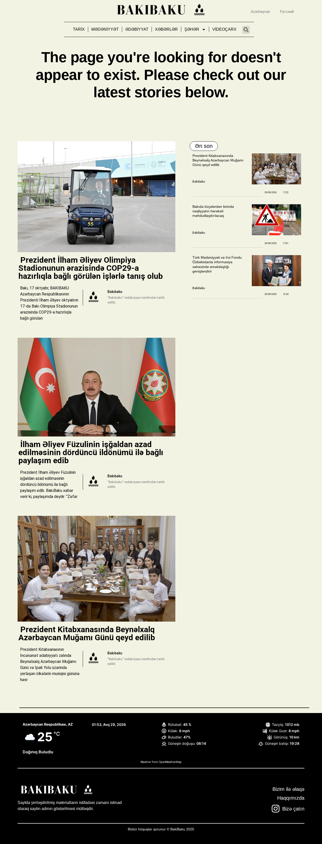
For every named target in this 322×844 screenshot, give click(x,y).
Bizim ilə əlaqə (288, 789)
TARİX (79, 29)
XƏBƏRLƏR (166, 29)
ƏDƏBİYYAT (136, 29)
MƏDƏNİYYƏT (105, 29)
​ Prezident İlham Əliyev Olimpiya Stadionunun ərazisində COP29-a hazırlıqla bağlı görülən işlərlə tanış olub (91, 268)
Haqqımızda (290, 798)
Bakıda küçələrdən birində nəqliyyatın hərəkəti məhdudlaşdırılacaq (213, 211)
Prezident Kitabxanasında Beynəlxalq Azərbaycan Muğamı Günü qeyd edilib (218, 160)
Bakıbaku (198, 181)
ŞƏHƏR (191, 29)
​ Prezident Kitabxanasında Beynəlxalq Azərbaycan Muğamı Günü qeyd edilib (86, 633)
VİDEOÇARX (224, 29)
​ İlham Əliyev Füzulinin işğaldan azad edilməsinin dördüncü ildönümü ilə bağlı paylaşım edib (90, 452)
